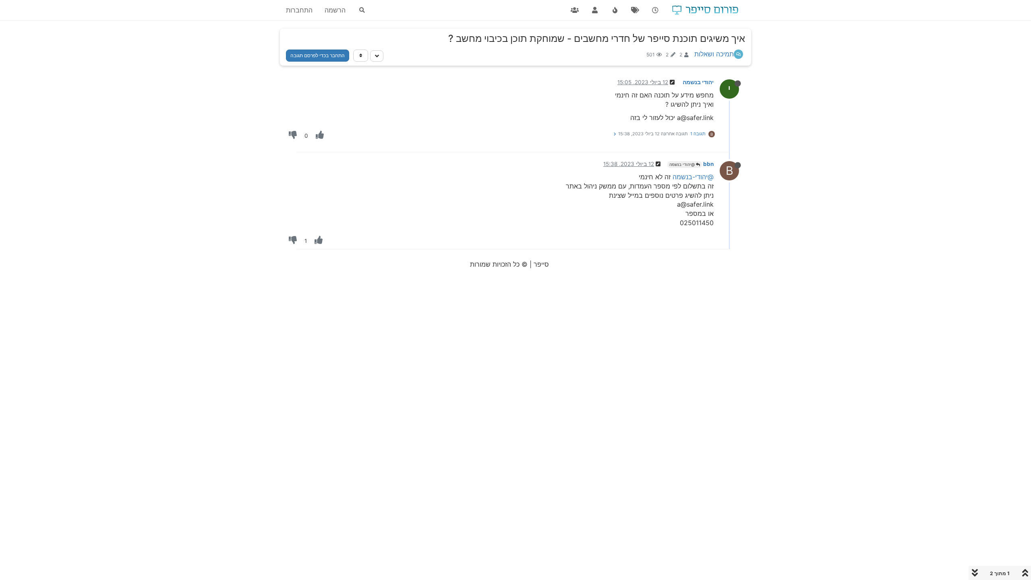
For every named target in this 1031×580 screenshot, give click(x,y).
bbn (708, 164)
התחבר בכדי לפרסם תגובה (317, 55)
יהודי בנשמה (698, 82)
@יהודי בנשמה (682, 164)
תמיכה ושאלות (714, 54)
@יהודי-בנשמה (693, 177)
